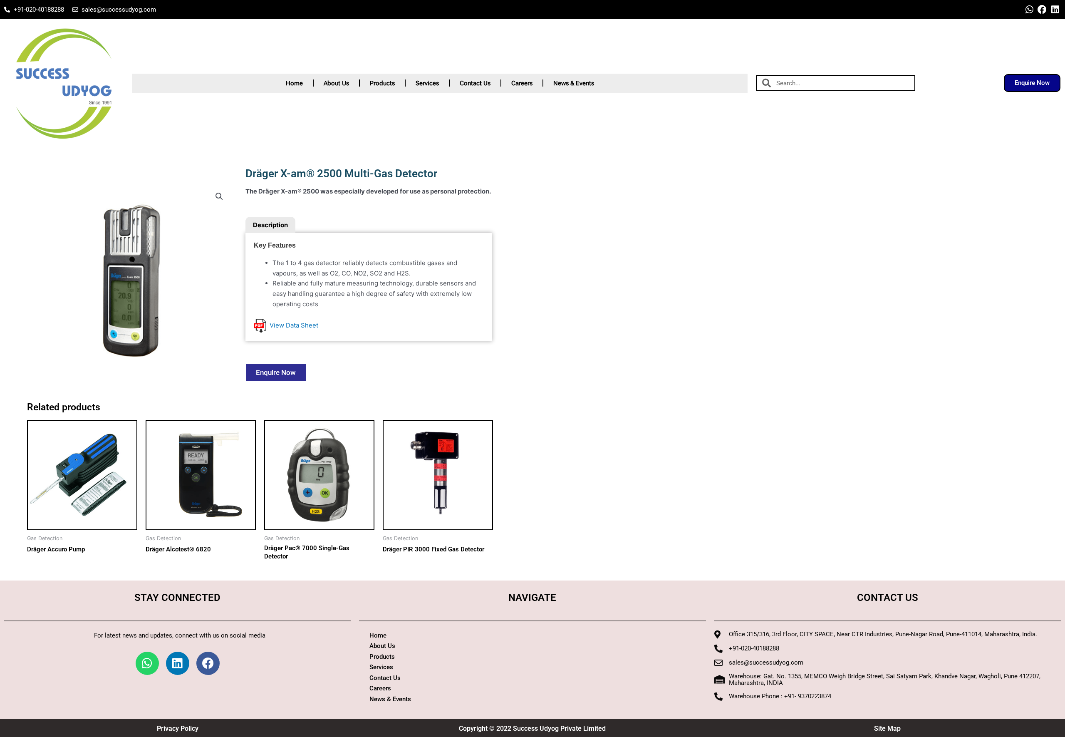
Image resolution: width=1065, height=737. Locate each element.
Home (294, 83)
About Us (336, 83)
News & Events (573, 83)
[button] (219, 196)
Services (427, 83)
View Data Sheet (292, 325)
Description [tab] (270, 225)
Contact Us (475, 83)
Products (382, 83)
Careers (521, 83)
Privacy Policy (177, 728)
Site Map (887, 728)
